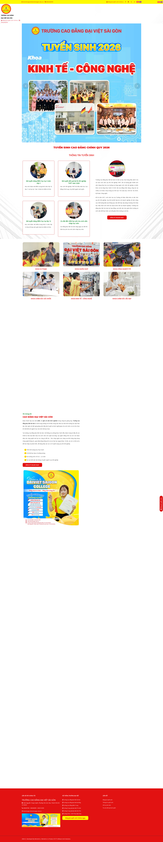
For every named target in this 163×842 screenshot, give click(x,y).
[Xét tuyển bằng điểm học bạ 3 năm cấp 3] (38, 170)
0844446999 (49, 2)
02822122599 (40, 808)
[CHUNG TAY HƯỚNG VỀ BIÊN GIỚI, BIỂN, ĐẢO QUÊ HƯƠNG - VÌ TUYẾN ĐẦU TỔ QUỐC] (41, 740)
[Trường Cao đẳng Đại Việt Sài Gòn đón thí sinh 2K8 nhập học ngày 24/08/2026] (41, 691)
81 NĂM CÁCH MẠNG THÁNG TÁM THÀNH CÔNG (121, 703)
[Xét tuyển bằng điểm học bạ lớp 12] (38, 210)
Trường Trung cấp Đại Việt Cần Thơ (72, 811)
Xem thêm (81, 669)
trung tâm (93, 13)
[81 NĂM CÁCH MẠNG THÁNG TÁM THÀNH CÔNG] (122, 691)
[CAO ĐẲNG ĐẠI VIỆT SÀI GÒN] (51, 497)
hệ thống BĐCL (107, 13)
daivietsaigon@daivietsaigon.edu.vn (33, 2)
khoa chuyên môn (67, 13)
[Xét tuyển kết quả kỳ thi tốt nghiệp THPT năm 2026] (73, 170)
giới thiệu (40, 13)
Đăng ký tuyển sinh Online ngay (75, 818)
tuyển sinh (52, 13)
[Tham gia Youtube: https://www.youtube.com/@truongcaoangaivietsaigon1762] (128, 2)
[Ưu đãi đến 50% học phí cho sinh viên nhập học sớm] (73, 210)
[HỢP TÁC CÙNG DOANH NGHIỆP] (57, 567)
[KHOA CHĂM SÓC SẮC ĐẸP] (122, 284)
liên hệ (145, 13)
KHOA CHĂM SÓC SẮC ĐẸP (122, 299)
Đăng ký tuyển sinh (107, 800)
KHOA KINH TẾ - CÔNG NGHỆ (81, 299)
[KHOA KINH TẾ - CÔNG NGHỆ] (81, 284)
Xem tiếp (27, 661)
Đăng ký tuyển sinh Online (115, 2)
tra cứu (135, 13)
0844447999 (26, 808)
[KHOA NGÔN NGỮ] (81, 254)
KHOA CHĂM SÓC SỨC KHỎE (41, 299)
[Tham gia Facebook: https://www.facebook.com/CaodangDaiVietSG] (125, 2)
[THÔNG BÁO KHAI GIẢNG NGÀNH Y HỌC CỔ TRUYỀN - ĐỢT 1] (127, 622)
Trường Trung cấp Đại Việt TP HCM (72, 808)
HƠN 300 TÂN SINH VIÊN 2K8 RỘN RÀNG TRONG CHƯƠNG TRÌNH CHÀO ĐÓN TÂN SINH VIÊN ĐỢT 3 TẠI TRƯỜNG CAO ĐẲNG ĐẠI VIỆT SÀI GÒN (81, 755)
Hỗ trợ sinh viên (107, 805)
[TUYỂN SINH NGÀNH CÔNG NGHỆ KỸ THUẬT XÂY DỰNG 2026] (96, 622)
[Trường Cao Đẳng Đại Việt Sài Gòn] (137, 2)
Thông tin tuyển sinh (108, 802)
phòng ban (81, 13)
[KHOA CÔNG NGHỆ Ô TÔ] (122, 254)
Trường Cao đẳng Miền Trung (70, 805)
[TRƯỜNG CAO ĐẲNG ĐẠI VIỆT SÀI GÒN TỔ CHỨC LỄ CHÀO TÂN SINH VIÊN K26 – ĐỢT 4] (81, 691)
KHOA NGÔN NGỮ (81, 269)
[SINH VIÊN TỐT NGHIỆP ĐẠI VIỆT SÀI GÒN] (51, 381)
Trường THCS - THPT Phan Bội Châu (72, 813)
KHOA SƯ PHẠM (41, 269)
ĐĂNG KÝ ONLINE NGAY (117, 217)
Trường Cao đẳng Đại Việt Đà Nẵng (72, 802)
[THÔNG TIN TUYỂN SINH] (116, 168)
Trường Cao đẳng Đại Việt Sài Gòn (71, 800)
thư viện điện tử (122, 13)
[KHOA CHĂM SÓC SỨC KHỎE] (41, 284)
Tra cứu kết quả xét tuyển (109, 808)
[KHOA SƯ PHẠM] (41, 254)
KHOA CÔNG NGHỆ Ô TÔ (122, 269)
